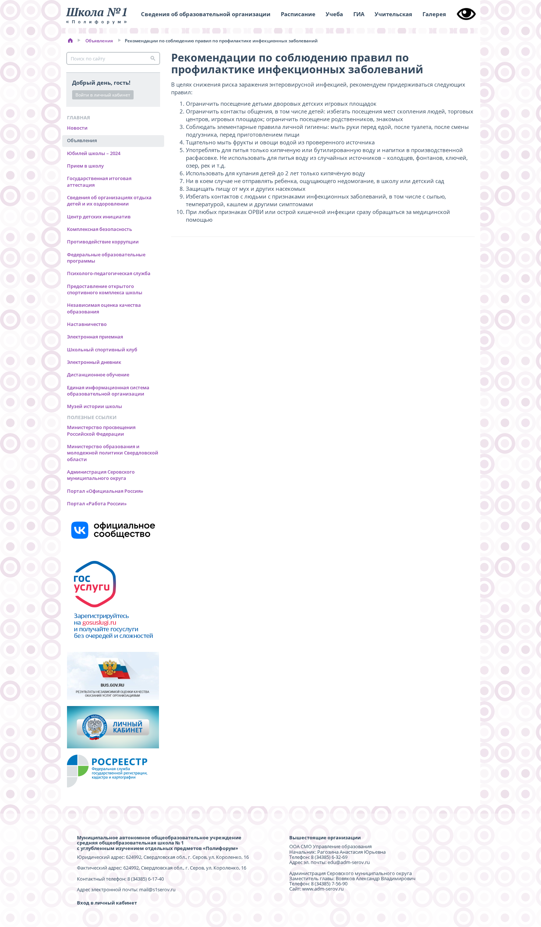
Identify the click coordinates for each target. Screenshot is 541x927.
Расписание (298, 14)
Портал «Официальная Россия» (105, 491)
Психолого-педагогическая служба (109, 273)
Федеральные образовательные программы (106, 257)
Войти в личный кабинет (102, 95)
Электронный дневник (94, 362)
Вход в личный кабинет (107, 902)
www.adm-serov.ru (323, 888)
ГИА (358, 14)
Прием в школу (85, 165)
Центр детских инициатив (99, 216)
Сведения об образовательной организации (205, 14)
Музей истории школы (94, 406)
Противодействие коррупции (103, 241)
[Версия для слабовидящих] (466, 14)
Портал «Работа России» (97, 503)
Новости (77, 127)
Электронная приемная (95, 336)
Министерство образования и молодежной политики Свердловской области (112, 453)
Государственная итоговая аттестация (99, 181)
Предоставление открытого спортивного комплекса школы (104, 289)
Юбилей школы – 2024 (93, 153)
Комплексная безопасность (99, 229)
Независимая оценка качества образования (104, 308)
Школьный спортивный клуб (102, 349)
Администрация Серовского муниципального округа (101, 474)
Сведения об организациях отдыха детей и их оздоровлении (109, 200)
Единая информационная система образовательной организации (108, 390)
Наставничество (87, 324)
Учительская (393, 14)
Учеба (334, 14)
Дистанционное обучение (98, 374)
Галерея (434, 14)
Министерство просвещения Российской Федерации (101, 430)
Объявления (99, 41)
